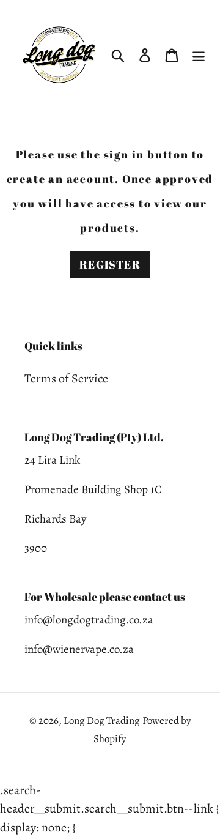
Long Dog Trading (102, 720)
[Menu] (198, 55)
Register (110, 264)
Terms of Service (66, 378)
